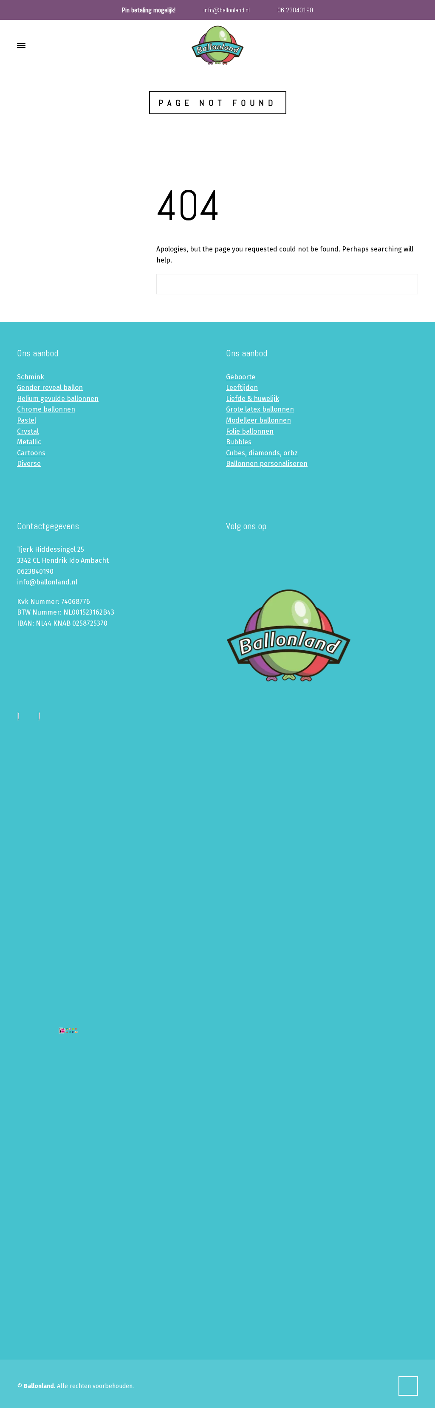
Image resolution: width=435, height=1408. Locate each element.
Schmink (30, 377)
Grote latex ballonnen (260, 409)
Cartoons (31, 453)
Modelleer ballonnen (258, 420)
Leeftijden (242, 388)
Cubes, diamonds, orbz (262, 453)
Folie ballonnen (250, 431)
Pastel (26, 420)
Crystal (28, 431)
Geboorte (240, 377)
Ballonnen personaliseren (267, 464)
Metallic (29, 442)
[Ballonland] (217, 45)
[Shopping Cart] (400, 45)
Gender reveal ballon (50, 388)
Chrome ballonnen (46, 409)
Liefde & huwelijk (252, 399)
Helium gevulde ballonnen (58, 399)
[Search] (412, 45)
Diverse (29, 464)
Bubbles (238, 442)
